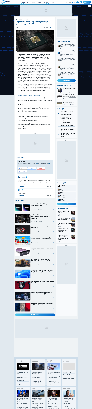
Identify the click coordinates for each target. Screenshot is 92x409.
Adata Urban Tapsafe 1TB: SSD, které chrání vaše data (42, 248)
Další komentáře (66, 80)
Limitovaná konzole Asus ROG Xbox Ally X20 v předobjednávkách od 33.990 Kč (41, 216)
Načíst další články (35, 314)
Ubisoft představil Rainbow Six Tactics (64, 224)
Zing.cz (59, 215)
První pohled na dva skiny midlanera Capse (22, 404)
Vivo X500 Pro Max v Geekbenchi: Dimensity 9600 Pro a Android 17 (69, 405)
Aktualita (20, 19)
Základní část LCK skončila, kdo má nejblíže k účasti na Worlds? (22, 400)
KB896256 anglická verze (34, 95)
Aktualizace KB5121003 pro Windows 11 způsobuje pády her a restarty (42, 270)
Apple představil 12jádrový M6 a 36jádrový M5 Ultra (40, 204)
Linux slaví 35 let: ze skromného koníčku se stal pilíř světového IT (53, 383)
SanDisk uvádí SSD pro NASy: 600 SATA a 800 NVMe (42, 226)
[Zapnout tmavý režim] (81, 2)
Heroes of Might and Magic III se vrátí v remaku (64, 219)
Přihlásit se (86, 2)
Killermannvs (23, 177)
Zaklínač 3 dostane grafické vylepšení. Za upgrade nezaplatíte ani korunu (38, 381)
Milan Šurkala (34, 209)
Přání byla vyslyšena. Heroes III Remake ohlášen (38, 377)
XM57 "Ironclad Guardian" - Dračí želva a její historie (37, 404)
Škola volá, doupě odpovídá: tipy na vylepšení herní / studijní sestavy (41, 293)
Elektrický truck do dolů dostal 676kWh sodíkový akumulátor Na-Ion (42, 259)
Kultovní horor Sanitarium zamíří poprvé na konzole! (22, 383)
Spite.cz (59, 220)
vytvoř (49, 163)
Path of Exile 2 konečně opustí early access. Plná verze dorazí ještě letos (38, 372)
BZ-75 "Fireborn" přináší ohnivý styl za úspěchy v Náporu (37, 400)
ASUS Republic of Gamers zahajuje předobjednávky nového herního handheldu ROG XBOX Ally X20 (22, 378)
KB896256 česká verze (23, 95)
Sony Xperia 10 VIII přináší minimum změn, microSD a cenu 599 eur (68, 400)
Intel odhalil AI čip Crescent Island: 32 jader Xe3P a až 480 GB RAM (54, 372)
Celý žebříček (67, 203)
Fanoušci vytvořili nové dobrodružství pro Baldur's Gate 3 (64, 213)
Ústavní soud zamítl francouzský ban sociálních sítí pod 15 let (42, 304)
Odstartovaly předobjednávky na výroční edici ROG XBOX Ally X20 (54, 377)
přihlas (37, 163)
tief (21, 189)
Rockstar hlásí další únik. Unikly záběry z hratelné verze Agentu (23, 372)
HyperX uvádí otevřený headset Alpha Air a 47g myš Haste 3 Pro (42, 282)
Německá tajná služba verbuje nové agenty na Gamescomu (63, 230)
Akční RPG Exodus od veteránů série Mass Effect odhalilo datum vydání (63, 237)
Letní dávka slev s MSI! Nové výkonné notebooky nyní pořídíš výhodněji (42, 237)
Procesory (26, 19)
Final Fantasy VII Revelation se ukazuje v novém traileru (69, 371)
